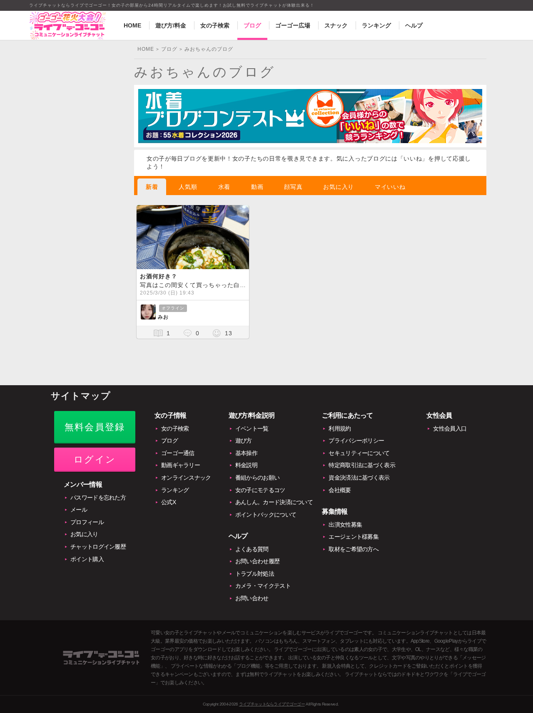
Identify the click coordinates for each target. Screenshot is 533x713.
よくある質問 (252, 549)
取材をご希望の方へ (354, 549)
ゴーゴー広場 (292, 25)
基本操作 (246, 453)
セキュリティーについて (359, 453)
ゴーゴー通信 (177, 453)
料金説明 (246, 465)
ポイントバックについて (265, 514)
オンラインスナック (186, 477)
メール (78, 509)
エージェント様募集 (354, 536)
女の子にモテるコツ (260, 490)
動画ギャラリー (180, 465)
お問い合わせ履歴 (257, 561)
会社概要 (340, 490)
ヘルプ (414, 25)
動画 (257, 186)
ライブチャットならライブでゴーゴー (272, 704)
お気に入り (338, 186)
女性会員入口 (449, 428)
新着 (152, 186)
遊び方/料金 (170, 25)
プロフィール (87, 522)
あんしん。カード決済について (274, 502)
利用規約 (340, 428)
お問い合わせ (252, 598)
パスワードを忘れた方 (98, 497)
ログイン (95, 459)
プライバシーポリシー (356, 440)
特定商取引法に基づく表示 (362, 465)
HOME (132, 25)
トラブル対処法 (254, 573)
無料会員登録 (95, 427)
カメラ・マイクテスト (263, 585)
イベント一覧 (252, 428)
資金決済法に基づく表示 (359, 477)
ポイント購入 (87, 559)
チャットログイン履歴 (98, 546)
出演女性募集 (345, 524)
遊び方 (243, 440)
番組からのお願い (257, 477)
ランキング (376, 25)
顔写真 (293, 186)
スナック (336, 25)
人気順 (188, 186)
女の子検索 (214, 25)
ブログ (252, 25)
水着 (224, 186)
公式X (168, 502)
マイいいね (390, 186)
